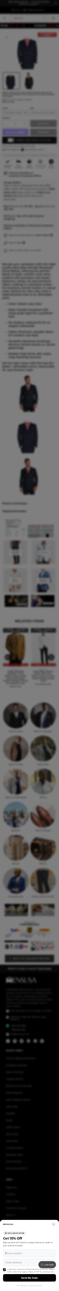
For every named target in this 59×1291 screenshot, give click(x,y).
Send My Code (29, 1277)
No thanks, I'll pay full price (29, 1285)
